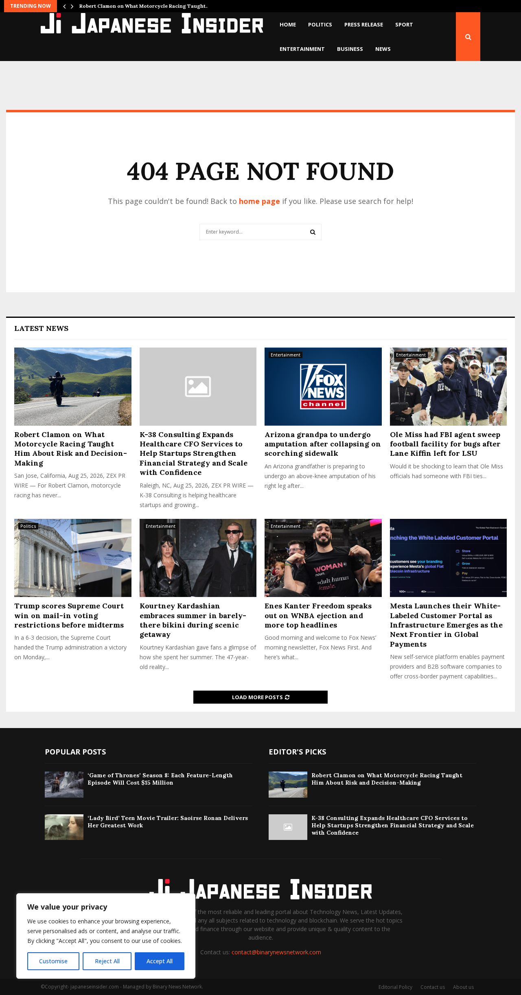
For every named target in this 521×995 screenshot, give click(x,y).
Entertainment (302, 48)
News (383, 48)
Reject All (107, 961)
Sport (404, 24)
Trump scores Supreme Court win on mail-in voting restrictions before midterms (69, 615)
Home (288, 24)
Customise (53, 961)
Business (350, 48)
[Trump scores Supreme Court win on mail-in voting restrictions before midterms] (72, 558)
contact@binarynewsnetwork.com (276, 952)
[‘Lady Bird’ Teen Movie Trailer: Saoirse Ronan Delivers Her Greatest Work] (64, 827)
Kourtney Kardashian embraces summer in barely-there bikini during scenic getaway (193, 620)
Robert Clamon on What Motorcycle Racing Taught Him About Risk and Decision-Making (70, 449)
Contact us (432, 987)
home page (259, 201)
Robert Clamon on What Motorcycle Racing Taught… (144, 6)
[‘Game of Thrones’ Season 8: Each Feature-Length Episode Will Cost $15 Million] (64, 784)
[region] (105, 936)
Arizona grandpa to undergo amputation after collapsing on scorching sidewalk (323, 444)
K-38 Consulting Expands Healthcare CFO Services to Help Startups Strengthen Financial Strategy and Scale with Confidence (193, 453)
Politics (320, 24)
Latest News (41, 328)
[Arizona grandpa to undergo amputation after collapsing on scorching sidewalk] (323, 387)
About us (463, 987)
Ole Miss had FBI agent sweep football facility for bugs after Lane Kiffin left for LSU (445, 444)
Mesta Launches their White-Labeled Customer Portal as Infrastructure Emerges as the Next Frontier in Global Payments (446, 625)
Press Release (363, 24)
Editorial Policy (395, 987)
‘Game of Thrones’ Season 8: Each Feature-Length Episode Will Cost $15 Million (160, 779)
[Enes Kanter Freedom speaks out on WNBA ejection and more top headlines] (323, 558)
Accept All (160, 961)
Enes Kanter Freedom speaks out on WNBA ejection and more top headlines (318, 615)
